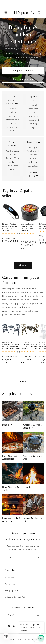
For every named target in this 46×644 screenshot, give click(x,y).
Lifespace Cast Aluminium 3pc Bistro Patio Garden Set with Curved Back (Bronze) (29, 345)
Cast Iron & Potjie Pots (32, 457)
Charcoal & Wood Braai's (32, 426)
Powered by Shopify (30, 639)
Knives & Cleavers (32, 518)
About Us (9, 577)
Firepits (27, 487)
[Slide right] (29, 257)
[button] (6, 12)
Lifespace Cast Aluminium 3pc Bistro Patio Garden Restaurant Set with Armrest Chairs (11, 345)
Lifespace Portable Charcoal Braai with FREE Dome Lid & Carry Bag (28, 227)
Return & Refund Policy (16, 597)
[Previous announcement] (5, 3)
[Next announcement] (41, 3)
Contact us (10, 584)
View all (23, 265)
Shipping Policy (12, 590)
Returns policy (33, 174)
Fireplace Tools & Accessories (11, 519)
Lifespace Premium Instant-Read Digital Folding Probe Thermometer (9, 227)
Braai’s (5, 424)
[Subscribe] (37, 557)
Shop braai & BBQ (23, 70)
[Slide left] (17, 257)
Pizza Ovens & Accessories (9, 457)
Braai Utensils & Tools (10, 488)
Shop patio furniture (23, 79)
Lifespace (18, 639)
